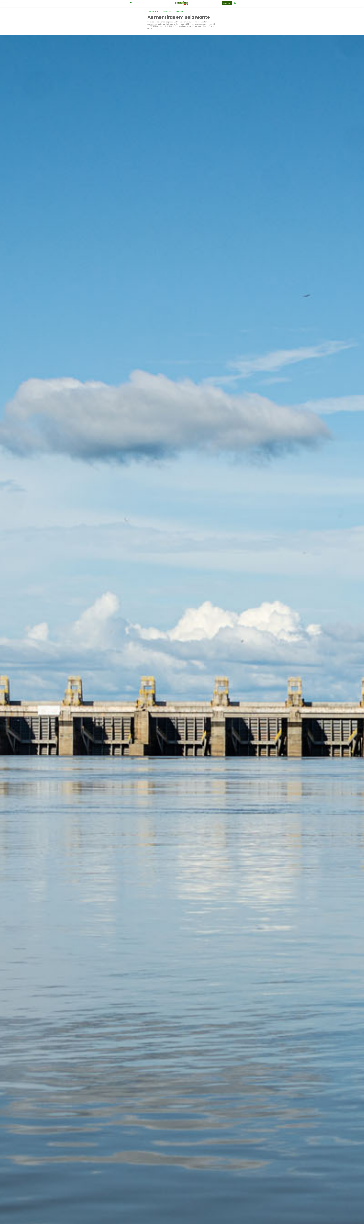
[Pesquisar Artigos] (235, 3)
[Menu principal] (130, 3)
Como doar (227, 3)
